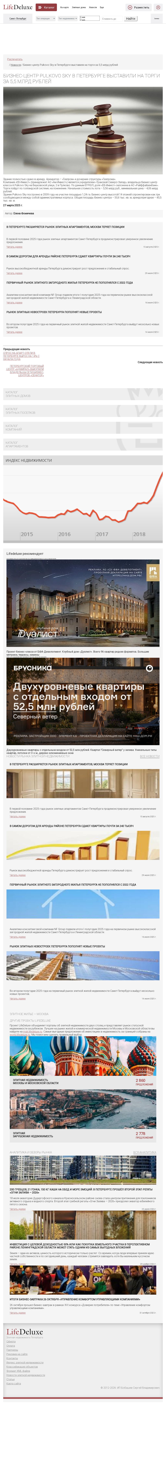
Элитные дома (79, 7)
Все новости (150, 756)
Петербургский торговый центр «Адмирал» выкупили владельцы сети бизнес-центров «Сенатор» (25, 371)
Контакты (12, 1358)
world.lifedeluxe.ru (20, 1034)
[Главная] (7, 64)
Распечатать (15, 59)
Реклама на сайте (17, 1354)
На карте (64, 7)
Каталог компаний (14, 427)
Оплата (10, 1345)
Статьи (10, 1379)
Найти (130, 18)
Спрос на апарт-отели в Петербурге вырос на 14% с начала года (21, 356)
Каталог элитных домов (18, 394)
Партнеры (12, 1350)
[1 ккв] (90, 17)
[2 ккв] (90, 20)
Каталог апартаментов (17, 444)
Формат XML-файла (18, 1371)
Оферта (11, 1341)
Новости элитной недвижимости (25, 1375)
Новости (93, 7)
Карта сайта (13, 1383)
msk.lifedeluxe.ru (32, 1031)
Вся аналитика (144, 1152)
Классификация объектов (22, 1366)
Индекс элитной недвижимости (24, 1362)
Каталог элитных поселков (20, 410)
